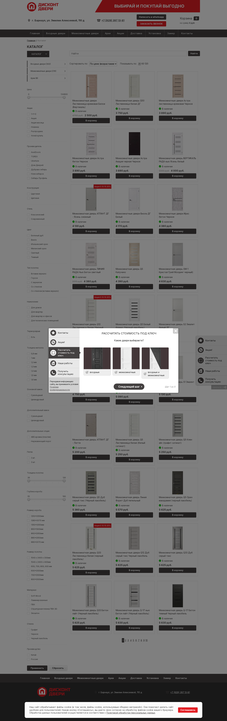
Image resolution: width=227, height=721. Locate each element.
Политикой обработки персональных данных (130, 712)
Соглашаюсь (187, 710)
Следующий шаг (129, 386)
